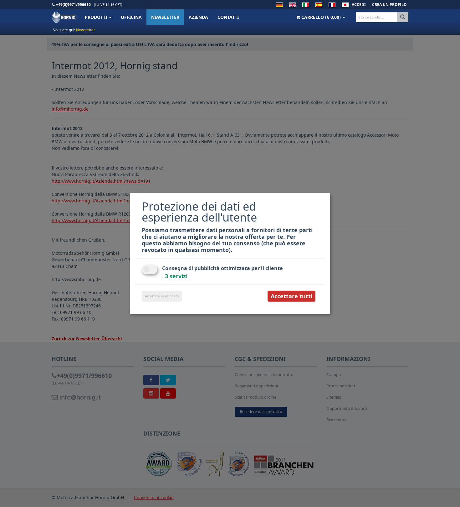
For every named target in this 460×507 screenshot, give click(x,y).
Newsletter (165, 17)
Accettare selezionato (162, 296)
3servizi (174, 276)
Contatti (228, 17)
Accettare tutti (291, 296)
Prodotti (96, 17)
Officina (131, 17)
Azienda (198, 17)
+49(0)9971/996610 (73, 4)
